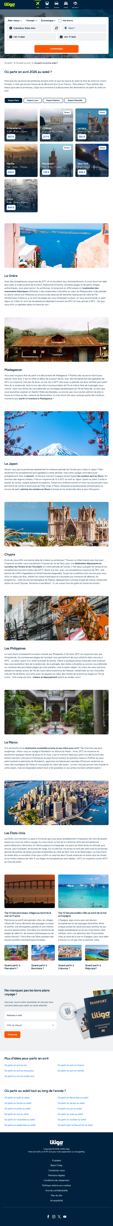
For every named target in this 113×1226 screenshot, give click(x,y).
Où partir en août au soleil (16, 1097)
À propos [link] (56, 1160)
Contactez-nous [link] (57, 1170)
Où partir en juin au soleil (70, 1108)
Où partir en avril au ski (15, 1065)
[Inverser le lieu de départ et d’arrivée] (56, 28)
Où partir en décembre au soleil (73, 1097)
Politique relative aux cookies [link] (56, 1185)
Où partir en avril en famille (71, 1070)
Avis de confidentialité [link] (56, 1190)
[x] (59, 1216)
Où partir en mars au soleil (70, 1114)
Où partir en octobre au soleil (72, 1119)
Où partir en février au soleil (17, 1103)
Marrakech (48, 163)
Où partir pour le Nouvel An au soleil (75, 1125)
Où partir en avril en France (71, 1065)
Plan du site (56, 1195)
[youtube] (65, 1216)
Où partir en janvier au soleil (71, 1103)
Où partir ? (8, 63)
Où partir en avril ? (24, 63)
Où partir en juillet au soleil (17, 1108)
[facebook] (48, 1216)
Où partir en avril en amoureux (19, 1070)
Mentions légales (56, 1175)
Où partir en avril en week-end (19, 1076)
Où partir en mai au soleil (16, 1114)
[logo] (9, 4)
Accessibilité (56, 1200)
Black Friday (56, 1165)
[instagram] (54, 1216)
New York (83, 163)
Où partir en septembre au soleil (20, 1125)
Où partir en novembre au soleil (19, 1119)
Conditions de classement (56, 1180)
